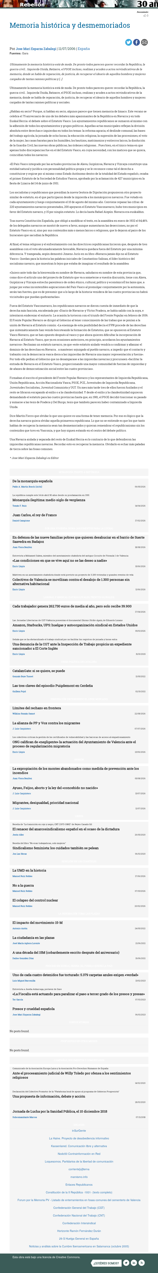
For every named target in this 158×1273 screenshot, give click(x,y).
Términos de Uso (91, 1257)
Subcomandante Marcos (25, 1117)
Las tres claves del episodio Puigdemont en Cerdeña (53, 685)
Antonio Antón (20, 928)
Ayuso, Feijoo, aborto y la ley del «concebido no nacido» (55, 788)
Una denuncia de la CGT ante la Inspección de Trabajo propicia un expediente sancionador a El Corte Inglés (72, 646)
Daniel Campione (21, 520)
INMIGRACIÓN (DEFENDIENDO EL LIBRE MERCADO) (79, 699)
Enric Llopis (19, 566)
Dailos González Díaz (23, 958)
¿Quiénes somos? (106, 1263)
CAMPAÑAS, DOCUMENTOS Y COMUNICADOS (79, 1060)
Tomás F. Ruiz (20, 505)
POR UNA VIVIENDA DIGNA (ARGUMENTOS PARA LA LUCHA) (79, 528)
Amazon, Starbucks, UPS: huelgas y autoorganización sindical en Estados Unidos (75, 625)
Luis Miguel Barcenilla (24, 980)
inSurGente (79, 1130)
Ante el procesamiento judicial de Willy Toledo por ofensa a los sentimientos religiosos (72, 1075)
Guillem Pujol (19, 691)
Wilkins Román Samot (24, 713)
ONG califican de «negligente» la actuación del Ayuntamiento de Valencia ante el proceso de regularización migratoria (74, 744)
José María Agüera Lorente (26, 943)
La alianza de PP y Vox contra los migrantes (46, 723)
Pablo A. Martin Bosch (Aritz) (27, 486)
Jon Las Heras (20, 853)
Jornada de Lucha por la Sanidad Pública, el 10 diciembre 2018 (60, 1111)
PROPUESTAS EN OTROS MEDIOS (79, 1041)
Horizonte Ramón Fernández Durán (79, 1231)
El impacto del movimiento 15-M (38, 922)
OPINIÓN (79, 759)
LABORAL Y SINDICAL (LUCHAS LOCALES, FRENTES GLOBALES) (79, 597)
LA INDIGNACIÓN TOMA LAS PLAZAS (79, 913)
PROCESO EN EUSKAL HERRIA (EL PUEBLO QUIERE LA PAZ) (79, 965)
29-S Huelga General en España (79, 1238)
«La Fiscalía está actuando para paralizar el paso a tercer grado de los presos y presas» (79, 994)
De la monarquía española (32, 481)
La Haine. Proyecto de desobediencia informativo (79, 1138)
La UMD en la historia (29, 870)
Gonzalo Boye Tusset (23, 676)
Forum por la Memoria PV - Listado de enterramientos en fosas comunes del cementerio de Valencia (79, 1200)
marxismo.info (79, 1177)
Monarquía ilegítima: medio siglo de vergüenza (49, 500)
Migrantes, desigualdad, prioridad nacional (46, 802)
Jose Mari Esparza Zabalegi (36, 49)
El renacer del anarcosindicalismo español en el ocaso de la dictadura (66, 829)
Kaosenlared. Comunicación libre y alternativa (79, 1146)
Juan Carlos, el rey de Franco (35, 515)
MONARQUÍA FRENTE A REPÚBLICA (79, 472)
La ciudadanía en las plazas (34, 937)
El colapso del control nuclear (35, 900)
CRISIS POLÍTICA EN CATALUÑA (79, 661)
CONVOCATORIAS (79, 1022)
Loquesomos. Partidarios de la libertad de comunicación (79, 1161)
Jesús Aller (18, 834)
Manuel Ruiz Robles (22, 876)
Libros (79, 816)
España (84, 48)
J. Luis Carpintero (22, 728)
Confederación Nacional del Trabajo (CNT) (79, 1215)
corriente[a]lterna (79, 1169)
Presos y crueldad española (34, 1009)
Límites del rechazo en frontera (37, 708)
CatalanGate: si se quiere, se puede (39, 671)
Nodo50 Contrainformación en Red (79, 1154)
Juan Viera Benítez (22, 547)
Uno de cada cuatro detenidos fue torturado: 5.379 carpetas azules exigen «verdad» (75, 975)
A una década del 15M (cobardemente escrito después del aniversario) (66, 952)
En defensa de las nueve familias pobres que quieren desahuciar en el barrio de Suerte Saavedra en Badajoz (79, 539)
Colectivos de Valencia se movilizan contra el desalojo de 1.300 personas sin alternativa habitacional (71, 581)
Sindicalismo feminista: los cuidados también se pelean (56, 848)
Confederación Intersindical (79, 1223)
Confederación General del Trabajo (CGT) (79, 1208)
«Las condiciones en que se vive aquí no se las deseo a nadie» (60, 560)
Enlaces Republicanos (79, 1184)
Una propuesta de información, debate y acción (49, 1096)
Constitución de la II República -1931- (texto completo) (79, 1192)
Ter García (18, 999)
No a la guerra (23, 885)
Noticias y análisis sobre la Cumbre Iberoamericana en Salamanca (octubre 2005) (79, 1246)
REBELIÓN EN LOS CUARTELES (79, 861)
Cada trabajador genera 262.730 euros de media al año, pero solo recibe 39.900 (72, 606)
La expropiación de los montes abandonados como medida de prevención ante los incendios (76, 770)
